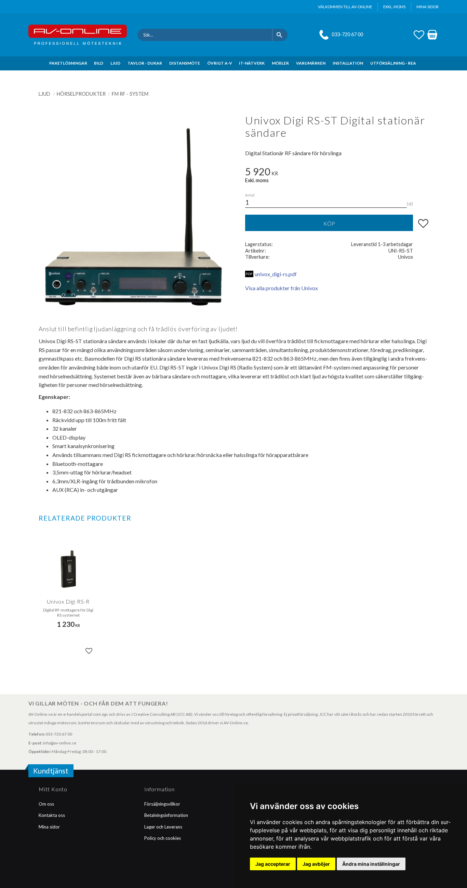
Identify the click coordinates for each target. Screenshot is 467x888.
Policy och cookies (162, 838)
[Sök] (279, 35)
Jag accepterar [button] (272, 864)
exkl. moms (394, 6)
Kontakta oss (52, 815)
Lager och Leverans (163, 827)
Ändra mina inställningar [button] (371, 864)
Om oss (46, 804)
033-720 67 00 (347, 34)
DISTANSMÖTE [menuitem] (184, 63)
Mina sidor (49, 827)
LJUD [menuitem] (115, 63)
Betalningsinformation (166, 815)
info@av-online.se (59, 742)
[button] (419, 33)
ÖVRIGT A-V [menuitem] (219, 63)
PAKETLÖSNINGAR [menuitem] (68, 63)
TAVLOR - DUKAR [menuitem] (145, 63)
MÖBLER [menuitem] (280, 63)
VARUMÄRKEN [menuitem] (310, 63)
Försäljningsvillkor (162, 804)
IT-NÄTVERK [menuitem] (252, 63)
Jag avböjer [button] (316, 864)
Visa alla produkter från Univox (281, 288)
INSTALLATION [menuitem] (348, 63)
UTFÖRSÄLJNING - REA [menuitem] (393, 63)
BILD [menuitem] (98, 63)
